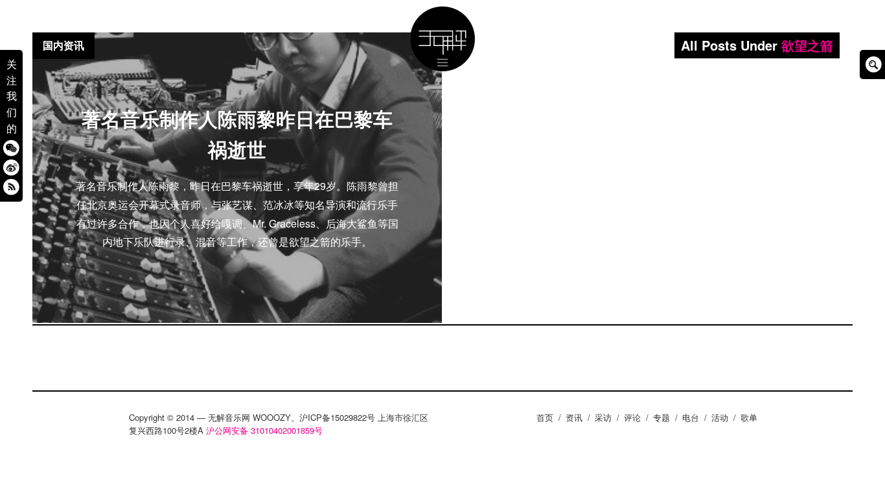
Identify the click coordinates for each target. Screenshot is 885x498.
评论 (632, 417)
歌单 (749, 417)
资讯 (574, 417)
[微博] (11, 167)
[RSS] (11, 186)
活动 (719, 417)
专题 (661, 417)
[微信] (11, 147)
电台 (690, 417)
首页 (544, 417)
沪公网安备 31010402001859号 (264, 430)
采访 (603, 417)
